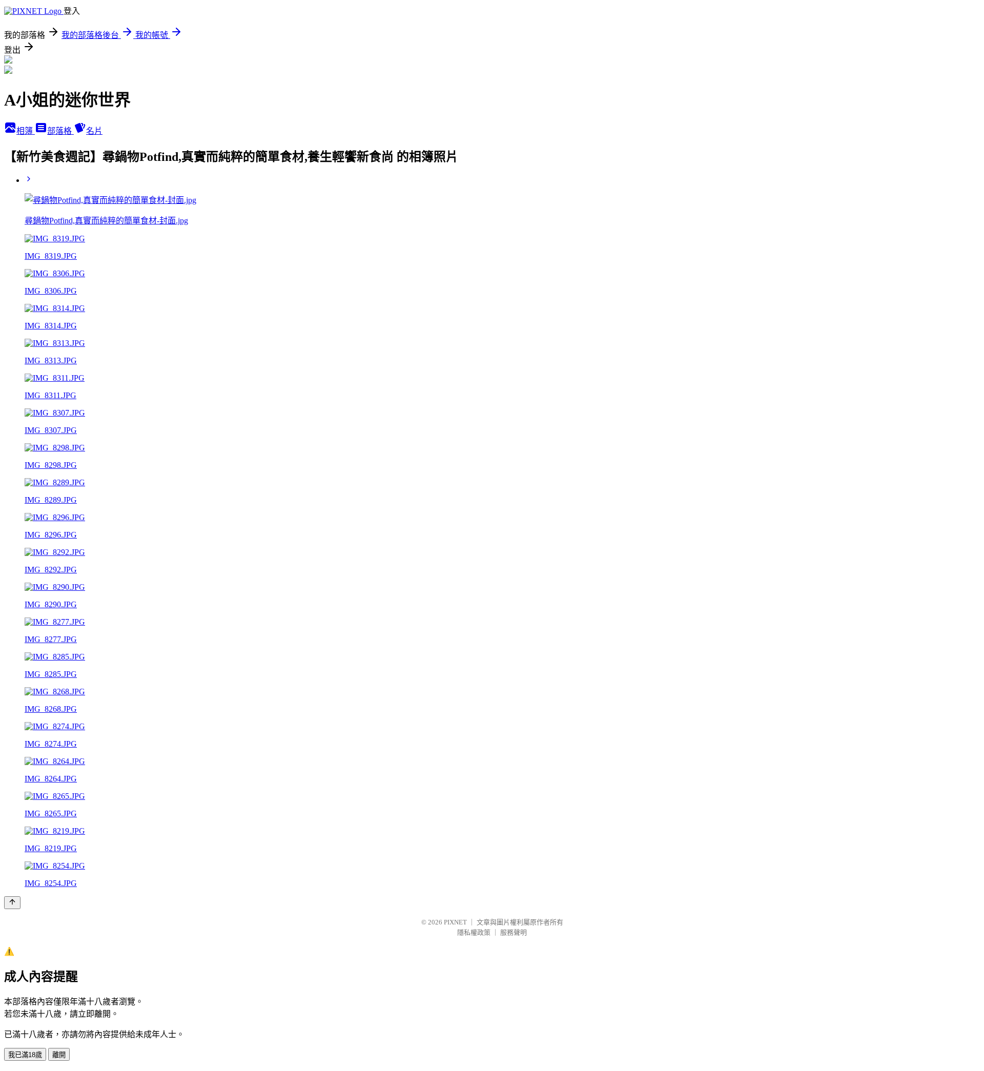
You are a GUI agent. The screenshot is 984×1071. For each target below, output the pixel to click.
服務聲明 (513, 932)
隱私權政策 (473, 932)
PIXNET (455, 922)
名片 (94, 131)
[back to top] (12, 902)
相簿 (25, 131)
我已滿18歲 (25, 1055)
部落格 (60, 131)
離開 (59, 1055)
